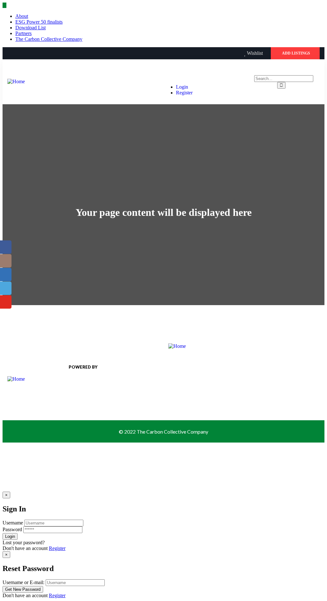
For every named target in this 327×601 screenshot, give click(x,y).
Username (13, 522)
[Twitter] (23, 53)
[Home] (16, 81)
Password (12, 529)
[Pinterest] (49, 53)
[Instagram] (36, 53)
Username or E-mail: (23, 582)
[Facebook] (9, 53)
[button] (295, 53)
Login (182, 87)
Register (57, 548)
